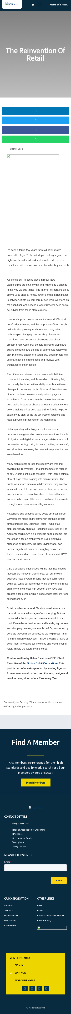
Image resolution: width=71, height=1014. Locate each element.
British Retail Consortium (42, 663)
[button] (33, 5)
